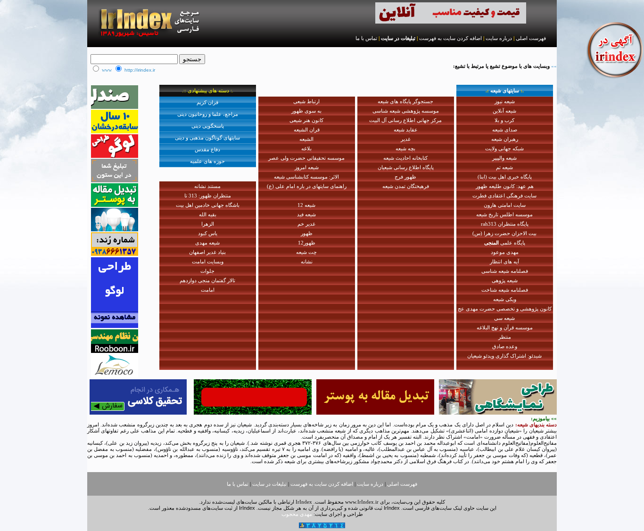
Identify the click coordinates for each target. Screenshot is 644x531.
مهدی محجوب (296, 514)
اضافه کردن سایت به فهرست (450, 38)
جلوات (207, 271)
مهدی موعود (505, 252)
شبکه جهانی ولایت (504, 148)
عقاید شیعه (406, 129)
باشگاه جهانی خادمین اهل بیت (207, 205)
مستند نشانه (207, 186)
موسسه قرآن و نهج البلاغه (505, 327)
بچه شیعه (405, 148)
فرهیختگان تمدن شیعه (405, 186)
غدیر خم (306, 224)
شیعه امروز (307, 167)
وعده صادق (504, 346)
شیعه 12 (306, 205)
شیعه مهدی (207, 242)
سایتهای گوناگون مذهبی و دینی (207, 137)
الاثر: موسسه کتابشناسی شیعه (306, 177)
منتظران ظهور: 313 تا (207, 195)
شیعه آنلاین (504, 111)
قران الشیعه (307, 129)
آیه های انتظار (504, 261)
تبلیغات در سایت (398, 38)
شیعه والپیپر (504, 158)
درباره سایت (499, 38)
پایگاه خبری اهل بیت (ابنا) (505, 177)
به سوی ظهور (306, 111)
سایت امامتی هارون (505, 205)
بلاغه (306, 148)
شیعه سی (504, 318)
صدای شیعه (504, 129)
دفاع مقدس (207, 149)
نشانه (307, 261)
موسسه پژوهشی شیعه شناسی (405, 111)
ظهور (307, 233)
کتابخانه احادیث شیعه (405, 158)
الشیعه (306, 139)
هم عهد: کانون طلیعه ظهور (505, 186)
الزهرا (207, 224)
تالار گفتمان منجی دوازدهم (207, 280)
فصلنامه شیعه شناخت (504, 290)
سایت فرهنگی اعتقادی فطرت (504, 195)
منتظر (504, 337)
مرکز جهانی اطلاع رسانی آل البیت (405, 120)
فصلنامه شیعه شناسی (504, 271)
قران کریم (207, 102)
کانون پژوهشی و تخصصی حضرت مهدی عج (505, 308)
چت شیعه (306, 252)
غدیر (406, 139)
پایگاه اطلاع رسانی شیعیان (406, 167)
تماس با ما (366, 38)
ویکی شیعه (504, 299)
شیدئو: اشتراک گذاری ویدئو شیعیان (504, 356)
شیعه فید (306, 214)
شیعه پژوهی (505, 280)
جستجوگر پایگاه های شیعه (405, 101)
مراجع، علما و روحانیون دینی (207, 114)
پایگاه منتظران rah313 (504, 224)
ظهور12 (306, 242)
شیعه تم (504, 167)
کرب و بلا (504, 120)
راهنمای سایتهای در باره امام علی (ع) (307, 186)
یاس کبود (207, 233)
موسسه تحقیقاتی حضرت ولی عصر (306, 158)
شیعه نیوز (505, 101)
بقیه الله (207, 214)
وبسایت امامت (207, 261)
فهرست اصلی (531, 38)
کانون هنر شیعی (306, 120)
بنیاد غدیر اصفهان (207, 252)
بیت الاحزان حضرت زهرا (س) (504, 233)
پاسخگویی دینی (207, 126)
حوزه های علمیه (207, 161)
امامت (208, 290)
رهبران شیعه (504, 139)
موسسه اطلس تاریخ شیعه (504, 214)
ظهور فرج (405, 177)
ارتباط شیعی (306, 101)
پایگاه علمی (504, 242)
